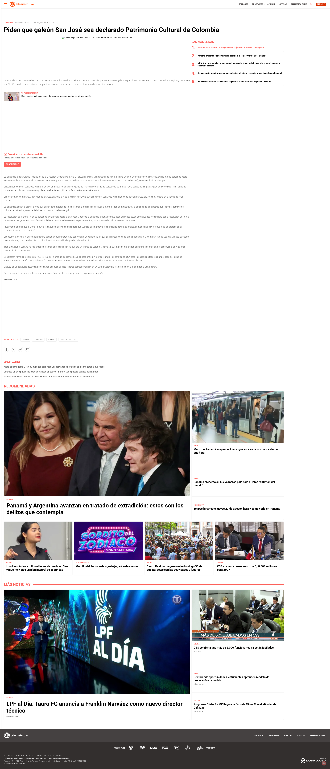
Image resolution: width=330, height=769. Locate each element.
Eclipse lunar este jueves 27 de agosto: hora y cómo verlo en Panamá (237, 508)
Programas (257, 4)
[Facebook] (6, 349)
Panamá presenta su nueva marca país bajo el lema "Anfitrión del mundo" (231, 56)
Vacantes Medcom (55, 756)
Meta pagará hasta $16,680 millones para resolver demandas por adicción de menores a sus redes (54, 366)
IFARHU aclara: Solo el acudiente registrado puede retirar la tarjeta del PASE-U (234, 81)
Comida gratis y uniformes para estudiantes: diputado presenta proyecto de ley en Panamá (239, 73)
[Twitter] (13, 349)
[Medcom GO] (119, 750)
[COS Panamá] (153, 750)
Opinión (271, 4)
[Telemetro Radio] (199, 750)
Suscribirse (12, 164)
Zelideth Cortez (198, 684)
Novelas (283, 4)
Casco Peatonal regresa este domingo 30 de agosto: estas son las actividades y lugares (174, 568)
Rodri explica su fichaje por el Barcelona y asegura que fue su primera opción (56, 96)
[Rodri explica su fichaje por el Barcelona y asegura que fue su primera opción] (11, 100)
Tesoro (51, 340)
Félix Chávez (197, 651)
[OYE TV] (142, 750)
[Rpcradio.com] (176, 750)
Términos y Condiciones (14, 756)
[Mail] (27, 349)
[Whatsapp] (20, 349)
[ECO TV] (165, 750)
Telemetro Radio (299, 4)
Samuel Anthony (12, 716)
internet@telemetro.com (16, 763)
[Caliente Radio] (187, 750)
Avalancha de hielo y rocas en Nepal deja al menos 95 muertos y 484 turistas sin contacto (49, 376)
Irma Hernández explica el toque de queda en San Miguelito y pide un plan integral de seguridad (37, 568)
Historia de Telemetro (36, 756)
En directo (321, 4)
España (25, 340)
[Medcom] (210, 750)
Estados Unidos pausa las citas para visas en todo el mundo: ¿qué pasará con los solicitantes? (52, 371)
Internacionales (23, 23)
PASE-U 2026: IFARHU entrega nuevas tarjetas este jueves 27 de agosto (230, 47)
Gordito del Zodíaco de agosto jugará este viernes (107, 566)
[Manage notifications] (324, 763)
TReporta (243, 4)
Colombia (38, 340)
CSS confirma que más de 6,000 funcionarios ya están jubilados (234, 647)
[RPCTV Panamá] (131, 750)
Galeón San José (68, 340)
